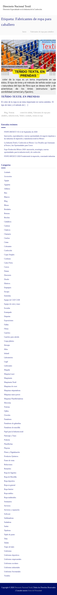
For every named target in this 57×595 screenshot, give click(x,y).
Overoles (7, 415)
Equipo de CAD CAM (12, 300)
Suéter (6, 526)
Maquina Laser (9, 374)
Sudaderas (7, 522)
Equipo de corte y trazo (12, 304)
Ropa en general (9, 485)
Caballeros (7, 222)
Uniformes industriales (12, 567)
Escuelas (7, 308)
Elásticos (7, 283)
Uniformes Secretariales (12, 572)
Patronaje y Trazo (10, 436)
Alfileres (7, 189)
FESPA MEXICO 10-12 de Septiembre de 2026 (20, 132)
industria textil (13, 116)
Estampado (8, 312)
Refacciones (8, 465)
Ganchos (7, 333)
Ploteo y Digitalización (12, 452)
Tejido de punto (9, 535)
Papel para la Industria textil (13, 432)
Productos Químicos (11, 456)
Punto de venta (9, 460)
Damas (6, 271)
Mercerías (7, 403)
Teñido (6, 543)
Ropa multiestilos (10, 497)
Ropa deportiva (9, 481)
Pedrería (7, 440)
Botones (7, 213)
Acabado (7, 172)
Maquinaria (8, 378)
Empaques (7, 288)
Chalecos (7, 230)
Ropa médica (8, 493)
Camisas (7, 226)
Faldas (6, 325)
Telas (6, 539)
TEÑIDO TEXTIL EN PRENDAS (20, 96)
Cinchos (7, 238)
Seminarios (8, 502)
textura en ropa (38, 116)
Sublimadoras (9, 518)
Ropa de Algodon (10, 473)
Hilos (6, 349)
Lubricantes (8, 366)
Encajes (6, 292)
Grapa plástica (9, 341)
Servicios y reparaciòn (11, 510)
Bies (5, 193)
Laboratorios (8, 358)
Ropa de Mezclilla (10, 477)
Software (7, 514)
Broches (7, 218)
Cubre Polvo (8, 263)
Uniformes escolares (11, 563)
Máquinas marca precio (12, 395)
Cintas (6, 242)
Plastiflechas (8, 444)
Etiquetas (7, 316)
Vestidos (7, 576)
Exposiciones (8, 320)
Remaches (7, 469)
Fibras (6, 329)
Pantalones (8, 419)
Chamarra (7, 234)
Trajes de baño (9, 547)
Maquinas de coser (10, 386)
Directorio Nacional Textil (17, 6)
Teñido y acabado (25, 116)
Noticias (11, 113)
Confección (8, 250)
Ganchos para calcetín (11, 337)
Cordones (7, 259)
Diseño (6, 279)
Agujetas (7, 185)
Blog (5, 113)
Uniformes (8, 551)
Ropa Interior (8, 489)
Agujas (6, 181)
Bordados (7, 209)
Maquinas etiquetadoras (12, 390)
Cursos (6, 267)
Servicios (7, 506)
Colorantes (8, 246)
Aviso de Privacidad (35, 591)
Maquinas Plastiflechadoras (13, 399)
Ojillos (6, 411)
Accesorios (8, 176)
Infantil (6, 353)
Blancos (7, 197)
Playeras (7, 448)
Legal (6, 362)
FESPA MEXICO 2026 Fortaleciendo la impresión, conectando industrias (29, 156)
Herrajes (7, 345)
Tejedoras (7, 530)
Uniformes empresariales (12, 559)
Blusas (6, 205)
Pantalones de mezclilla (12, 428)
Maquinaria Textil (10, 382)
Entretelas (7, 296)
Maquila (7, 370)
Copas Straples (9, 255)
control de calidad (26, 113)
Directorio (7, 275)
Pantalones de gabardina (12, 423)
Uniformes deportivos (11, 555)
